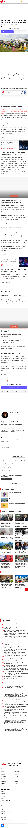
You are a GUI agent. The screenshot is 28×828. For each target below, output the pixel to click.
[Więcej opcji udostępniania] (25, 391)
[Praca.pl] (4, 819)
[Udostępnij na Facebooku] (3, 391)
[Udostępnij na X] (16, 391)
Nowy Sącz (17, 771)
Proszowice (17, 778)
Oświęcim (17, 774)
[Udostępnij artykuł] (26, 25)
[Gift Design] (21, 819)
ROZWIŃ (14, 196)
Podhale (16, 776)
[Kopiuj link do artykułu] (21, 391)
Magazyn (3, 793)
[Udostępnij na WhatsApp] (12, 391)
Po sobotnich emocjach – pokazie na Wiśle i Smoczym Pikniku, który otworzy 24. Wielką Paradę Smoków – (14, 111)
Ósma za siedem (5, 802)
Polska (2, 798)
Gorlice (2, 779)
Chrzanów (3, 776)
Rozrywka (5, 572)
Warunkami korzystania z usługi (15, 472)
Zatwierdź (6, 478)
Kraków (2, 771)
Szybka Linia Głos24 (5, 800)
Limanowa (3, 781)
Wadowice (17, 783)
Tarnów (16, 781)
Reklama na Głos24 (5, 809)
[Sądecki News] (10, 819)
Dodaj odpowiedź (17, 456)
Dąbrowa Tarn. (4, 778)
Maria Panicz (4, 26)
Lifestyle (3, 795)
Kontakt (3, 813)
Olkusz (16, 773)
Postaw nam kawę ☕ (7, 31)
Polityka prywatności (5, 811)
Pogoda (2, 791)
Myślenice (3, 785)
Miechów (3, 783)
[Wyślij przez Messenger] (7, 391)
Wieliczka (17, 785)
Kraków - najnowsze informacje (13, 511)
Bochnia (3, 773)
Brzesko (3, 774)
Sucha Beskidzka (18, 779)
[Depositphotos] (15, 819)
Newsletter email (5, 808)
